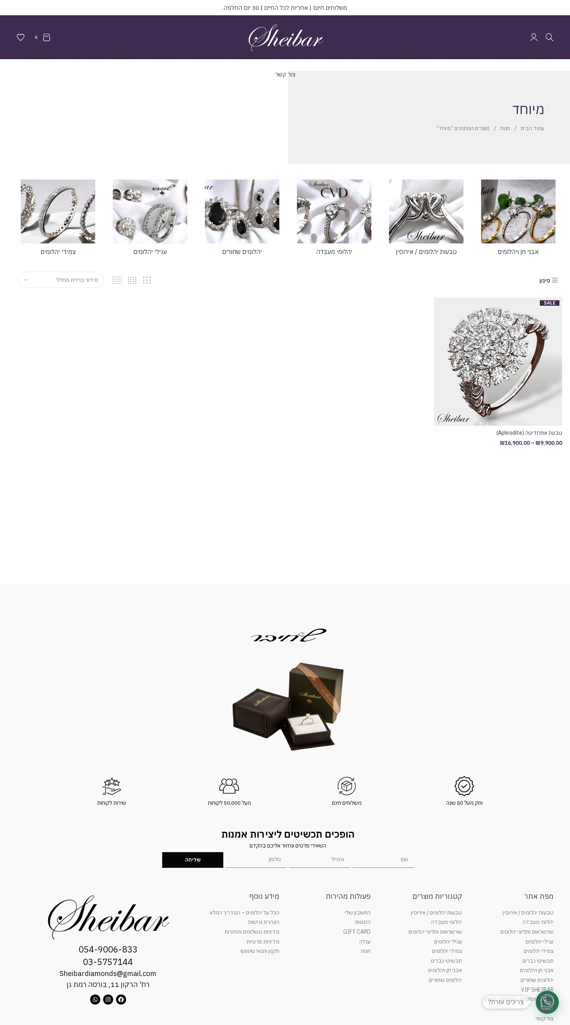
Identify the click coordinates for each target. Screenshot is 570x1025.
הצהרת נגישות (263, 921)
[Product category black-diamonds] (242, 220)
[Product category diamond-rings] (426, 220)
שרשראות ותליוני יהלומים (527, 931)
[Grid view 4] (132, 280)
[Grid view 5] (117, 280)
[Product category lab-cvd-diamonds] (334, 220)
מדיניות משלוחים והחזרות (251, 931)
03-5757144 (108, 961)
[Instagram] (108, 999)
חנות (504, 128)
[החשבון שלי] (534, 37)
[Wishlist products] (21, 37)
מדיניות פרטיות (262, 941)
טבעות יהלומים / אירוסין (528, 912)
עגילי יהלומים (540, 941)
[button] (547, 1002)
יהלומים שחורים (537, 979)
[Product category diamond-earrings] (150, 220)
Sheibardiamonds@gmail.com (108, 973)
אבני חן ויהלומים (537, 970)
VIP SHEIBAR (537, 989)
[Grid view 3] (147, 280)
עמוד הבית (532, 128)
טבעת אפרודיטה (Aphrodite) (529, 432)
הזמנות (363, 921)
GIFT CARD (357, 931)
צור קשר (544, 1018)
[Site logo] (285, 36)
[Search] (549, 37)
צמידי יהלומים (539, 950)
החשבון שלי (358, 912)
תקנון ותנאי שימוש (260, 950)
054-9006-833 (108, 949)
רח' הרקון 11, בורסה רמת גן (108, 984)
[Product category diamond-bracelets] (58, 220)
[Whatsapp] (95, 999)
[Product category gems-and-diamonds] (518, 220)
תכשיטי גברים (538, 960)
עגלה (365, 941)
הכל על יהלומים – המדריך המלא (519, 999)
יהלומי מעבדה (538, 921)
